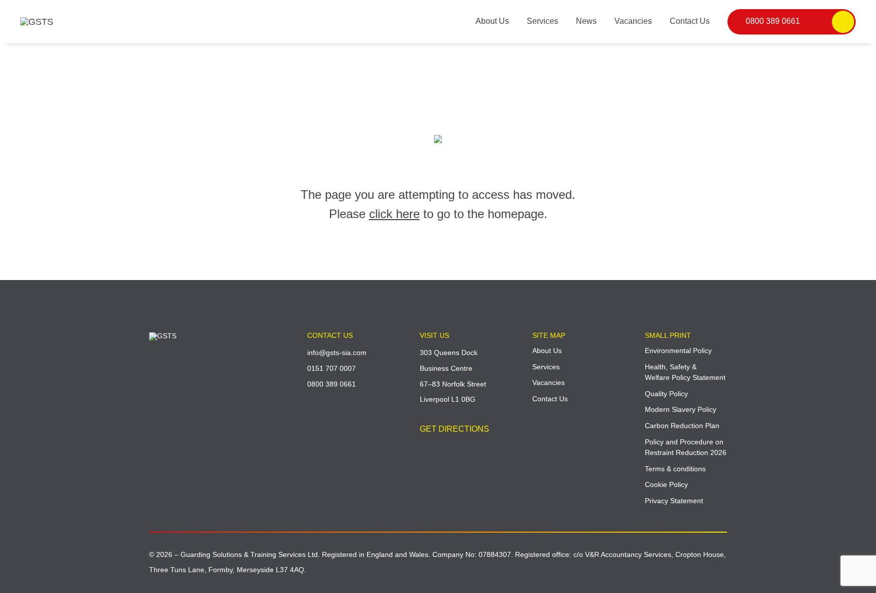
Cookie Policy (666, 484)
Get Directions (454, 429)
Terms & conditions (675, 469)
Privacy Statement (674, 501)
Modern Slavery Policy (680, 409)
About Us (492, 21)
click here (394, 214)
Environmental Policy (678, 350)
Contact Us (690, 21)
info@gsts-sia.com (337, 352)
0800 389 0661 (773, 21)
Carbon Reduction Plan (682, 426)
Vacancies (633, 21)
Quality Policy (666, 394)
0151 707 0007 (331, 368)
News (586, 21)
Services (542, 21)
